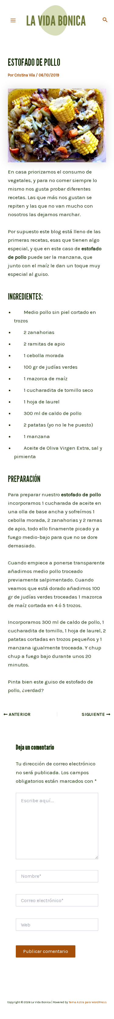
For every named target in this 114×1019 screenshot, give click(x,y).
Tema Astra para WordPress (88, 1002)
